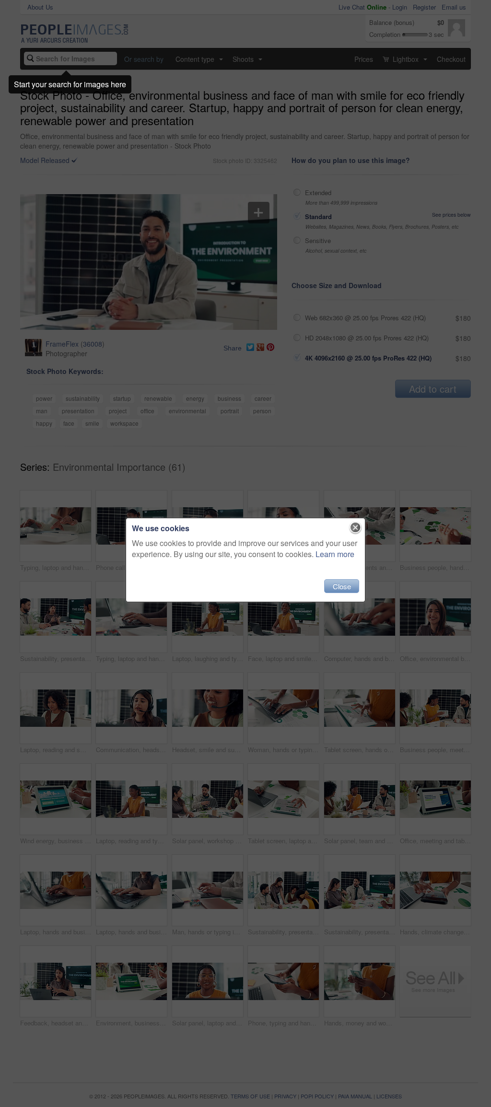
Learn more (335, 553)
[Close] (355, 528)
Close (342, 586)
